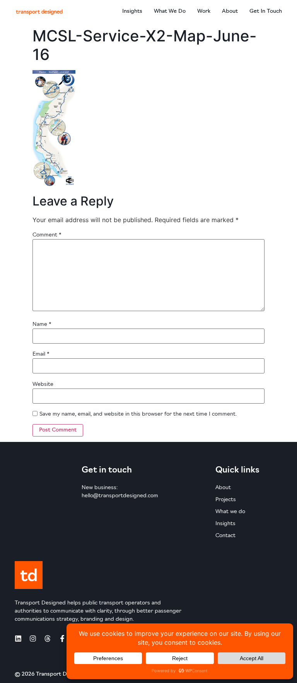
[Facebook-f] (62, 638)
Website (42, 384)
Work (203, 11)
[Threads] (47, 638)
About (230, 11)
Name (41, 324)
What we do (170, 11)
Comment (46, 235)
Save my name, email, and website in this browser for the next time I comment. (138, 414)
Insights (132, 11)
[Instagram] (32, 638)
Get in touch (265, 11)
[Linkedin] (18, 638)
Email (41, 354)
